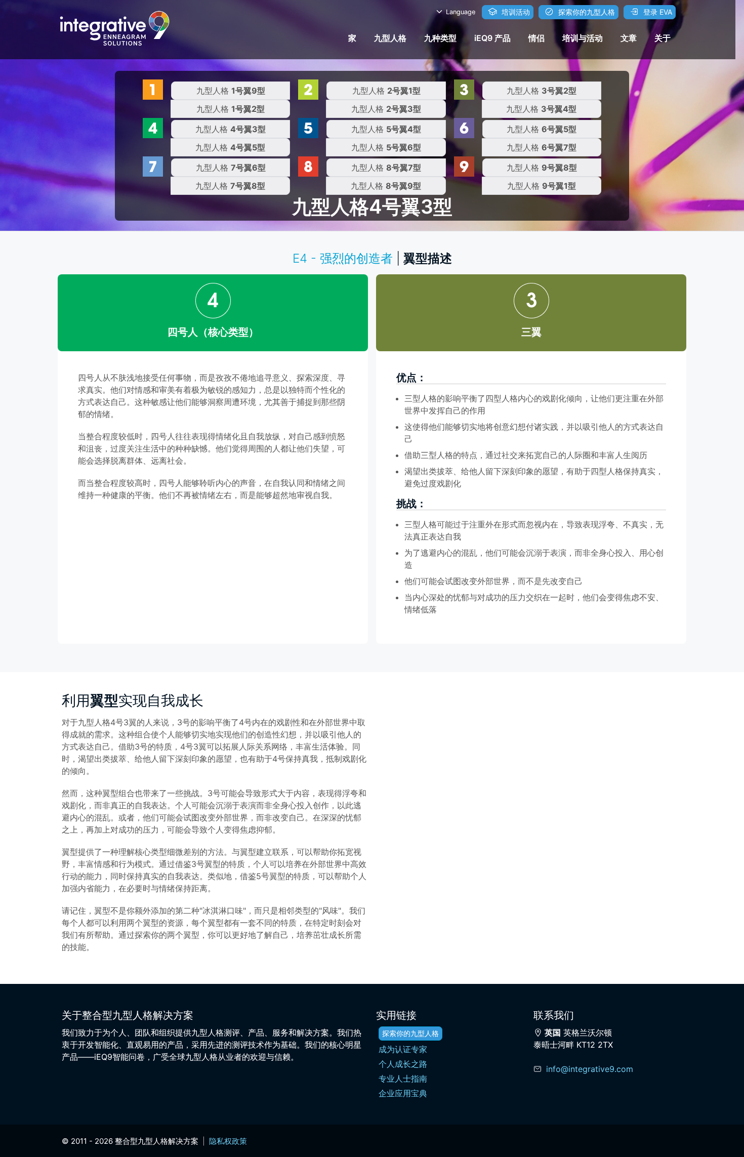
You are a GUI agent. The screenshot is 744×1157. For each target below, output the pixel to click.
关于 (662, 38)
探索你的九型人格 (585, 12)
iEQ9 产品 (492, 38)
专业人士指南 (403, 1078)
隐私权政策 (228, 1141)
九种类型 (440, 38)
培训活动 (515, 12)
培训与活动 (582, 38)
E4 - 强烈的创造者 (343, 258)
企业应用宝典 (403, 1093)
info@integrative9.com (589, 1069)
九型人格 (390, 38)
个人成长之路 (403, 1064)
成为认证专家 (403, 1049)
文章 (629, 38)
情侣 (536, 38)
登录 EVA (656, 12)
